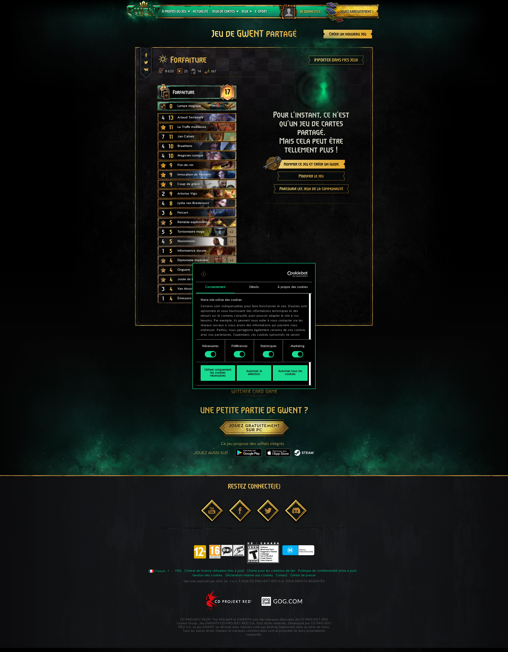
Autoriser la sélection (254, 373)
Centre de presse (303, 575)
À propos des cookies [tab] (293, 287)
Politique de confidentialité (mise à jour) (327, 570)
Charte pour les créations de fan (271, 570)
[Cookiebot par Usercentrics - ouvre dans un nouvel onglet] (290, 274)
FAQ (178, 570)
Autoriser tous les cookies (290, 373)
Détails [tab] (254, 287)
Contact (281, 575)
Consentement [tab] (215, 287)
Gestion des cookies (207, 575)
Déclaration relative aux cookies (249, 575)
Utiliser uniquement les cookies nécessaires (217, 372)
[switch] (239, 354)
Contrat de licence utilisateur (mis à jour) (214, 570)
